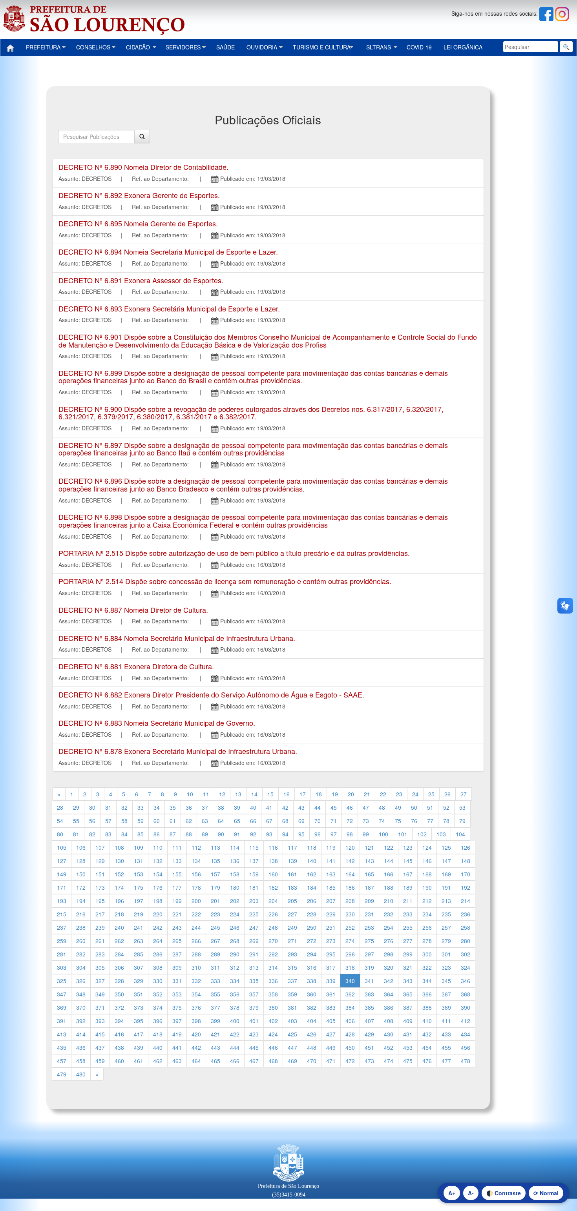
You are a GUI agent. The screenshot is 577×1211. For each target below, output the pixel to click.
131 (138, 861)
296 (350, 954)
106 (81, 847)
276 (388, 941)
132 (158, 861)
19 (335, 794)
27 (463, 794)
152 (119, 874)
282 (81, 954)
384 (350, 1007)
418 (158, 1034)
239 (100, 927)
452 (388, 1047)
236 (465, 914)
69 (301, 821)
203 (254, 901)
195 (100, 901)
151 (100, 874)
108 (119, 847)
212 (427, 901)
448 (311, 1047)
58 (124, 821)
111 (177, 847)
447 (292, 1047)
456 (465, 1047)
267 (215, 941)
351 (138, 994)
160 (273, 874)
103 (441, 834)
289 (215, 954)
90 (221, 834)
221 (177, 914)
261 (100, 941)
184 (311, 887)
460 (119, 1061)
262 (119, 941)
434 (465, 1034)
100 (383, 834)
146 (427, 861)
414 (81, 1034)
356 (234, 994)
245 (215, 927)
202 (234, 901)
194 (81, 901)
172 (81, 887)
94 (285, 834)
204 (273, 901)
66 (253, 821)
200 (196, 901)
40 (253, 807)
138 (273, 861)
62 (189, 821)
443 (215, 1047)
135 (215, 861)
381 (292, 1007)
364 (388, 994)
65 (237, 821)
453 (408, 1047)
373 (138, 1007)
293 (292, 954)
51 (430, 807)
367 (446, 994)
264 (158, 941)
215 (61, 914)
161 (292, 874)
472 (350, 1061)
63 (205, 821)
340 (350, 981)
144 (388, 861)
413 (61, 1034)
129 (100, 861)
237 (61, 927)
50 (414, 807)
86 (156, 834)
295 (331, 954)
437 (100, 1047)
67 (269, 821)
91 (237, 834)
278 (427, 941)
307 (138, 967)
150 (81, 874)
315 (292, 967)
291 (254, 954)
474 (388, 1061)
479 (61, 1074)
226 (273, 914)
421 (215, 1034)
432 (427, 1034)
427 (331, 1034)
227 (292, 914)
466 (234, 1061)
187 (369, 887)
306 (119, 967)
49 (398, 807)
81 (76, 834)
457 (61, 1061)
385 (369, 1007)
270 (273, 941)
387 (408, 1007)
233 (408, 914)
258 (465, 927)
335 (254, 981)
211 (408, 901)
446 (273, 1047)
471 (331, 1061)
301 (446, 954)
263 (138, 941)
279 (446, 941)
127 (61, 861)
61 (173, 821)
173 (100, 887)
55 (76, 821)
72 (350, 821)
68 (285, 821)
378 (234, 1007)
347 (61, 994)
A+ (451, 1193)
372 (119, 1007)
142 (350, 861)
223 (215, 914)
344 (427, 981)
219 (138, 914)
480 (81, 1074)
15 (270, 794)
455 (446, 1047)
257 (446, 927)
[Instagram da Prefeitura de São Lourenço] (562, 13)
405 (331, 1021)
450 (350, 1047)
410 (427, 1021)
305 (100, 967)
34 (156, 807)
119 (331, 847)
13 (238, 794)
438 (119, 1047)
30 (92, 807)
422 (234, 1034)
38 (221, 807)
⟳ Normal (546, 1193)
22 (383, 794)
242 (158, 927)
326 (81, 981)
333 (215, 981)
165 (369, 874)
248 (273, 927)
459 (100, 1061)
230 (350, 914)
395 (138, 1021)
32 (124, 807)
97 (333, 834)
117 (292, 847)
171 (61, 887)
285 (138, 954)
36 (189, 807)
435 (61, 1047)
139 (292, 861)
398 (196, 1021)
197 (138, 901)
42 (285, 807)
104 (460, 834)
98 (350, 834)
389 (446, 1007)
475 (408, 1061)
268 (234, 941)
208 (350, 901)
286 (158, 954)
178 (196, 887)
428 (350, 1034)
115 (254, 847)
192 (465, 887)
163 (331, 874)
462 (158, 1061)
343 (408, 981)
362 (350, 994)
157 (215, 874)
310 (196, 967)
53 (462, 807)
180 (234, 887)
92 (253, 834)
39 (237, 807)
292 (273, 954)
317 (331, 967)
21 (367, 794)
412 (465, 1021)
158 (234, 874)
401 (254, 1021)
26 (447, 794)
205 (292, 901)
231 (369, 914)
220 (158, 914)
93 (269, 834)
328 (119, 981)
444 (234, 1047)
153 (138, 874)
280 (465, 941)
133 (177, 861)
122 (388, 847)
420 (196, 1034)
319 (369, 967)
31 (108, 807)
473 (369, 1061)
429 (369, 1034)
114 (234, 847)
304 (81, 967)
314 (273, 967)
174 (119, 887)
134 (196, 861)
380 (273, 1007)
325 (61, 981)
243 (177, 927)
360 (311, 994)
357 (254, 994)
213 (446, 901)
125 (446, 847)
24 (415, 794)
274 (350, 941)
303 (61, 967)
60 (156, 821)
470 (311, 1061)
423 (254, 1034)
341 (369, 981)
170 (465, 874)
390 (465, 1007)
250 (311, 927)
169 (446, 874)
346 (465, 981)
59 (140, 821)
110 (158, 847)
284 (119, 954)
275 (369, 941)
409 (408, 1021)
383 (331, 1007)
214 (465, 901)
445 (254, 1047)
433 (446, 1034)
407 (369, 1021)
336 (273, 981)
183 (292, 887)
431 (408, 1034)
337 (292, 981)
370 (81, 1007)
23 (399, 794)
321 (408, 967)
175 (138, 887)
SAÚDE (225, 47)
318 (350, 967)
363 (369, 994)
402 (273, 1021)
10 (190, 794)
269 (254, 941)
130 (119, 861)
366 (427, 994)
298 (388, 954)
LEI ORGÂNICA (463, 47)
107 (100, 847)
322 (427, 967)
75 (398, 821)
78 (446, 821)
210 (388, 901)
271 (292, 941)
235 (446, 914)
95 (301, 834)
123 (408, 847)
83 (108, 834)
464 (196, 1061)
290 (234, 954)
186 (350, 887)
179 (215, 887)
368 (465, 994)
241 (138, 927)
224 (234, 914)
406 (350, 1021)
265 (177, 941)
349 (100, 994)
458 (81, 1061)
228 (311, 914)
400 (234, 1021)
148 (465, 861)
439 (138, 1047)
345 (446, 981)
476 (427, 1061)
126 (465, 847)
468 (273, 1061)
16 (286, 794)
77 (430, 821)
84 (124, 834)
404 (311, 1021)
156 (196, 874)
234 (427, 914)
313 (254, 967)
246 (234, 927)
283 (100, 954)
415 (100, 1034)
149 (61, 874)
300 (427, 954)
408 (388, 1021)
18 (319, 794)
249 (292, 927)
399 (215, 1021)
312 (234, 967)
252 (350, 927)
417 (138, 1034)
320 (388, 967)
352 (158, 994)
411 (446, 1021)
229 (331, 914)
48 (382, 807)
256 (427, 927)
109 (138, 847)
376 (196, 1007)
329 (138, 981)
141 (331, 861)
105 (61, 847)
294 (311, 954)
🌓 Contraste (503, 1193)
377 (215, 1007)
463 (177, 1061)
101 (402, 834)
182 (273, 887)
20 (351, 794)
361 (331, 994)
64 (221, 821)
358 (273, 994)
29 (76, 807)
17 (302, 794)
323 (446, 967)
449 (331, 1047)
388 (427, 1007)
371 (100, 1007)
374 (158, 1007)
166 (388, 874)
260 (81, 941)
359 (292, 994)
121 (369, 847)
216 (81, 914)
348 (81, 994)
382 (311, 1007)
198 (158, 901)
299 (408, 954)
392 (81, 1021)
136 (234, 861)
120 (350, 847)
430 (388, 1034)
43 (301, 807)
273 (331, 941)
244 (196, 927)
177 (177, 887)
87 (173, 834)
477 (446, 1061)
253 (369, 927)
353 (177, 994)
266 (196, 941)
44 (317, 807)
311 (215, 967)
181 (254, 887)
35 (173, 807)
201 (215, 901)
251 (331, 927)
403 (292, 1021)
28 (60, 807)
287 (177, 954)
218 (119, 914)
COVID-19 (419, 47)
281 (61, 954)
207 (331, 901)
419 (177, 1034)
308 (158, 967)
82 (92, 834)
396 (158, 1021)
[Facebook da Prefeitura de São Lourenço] (547, 13)
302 (465, 954)
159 (254, 874)
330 (158, 981)
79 (462, 821)
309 (177, 967)
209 (369, 901)
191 (446, 887)
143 (369, 861)
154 (158, 874)
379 (254, 1007)
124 (427, 847)
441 (177, 1047)
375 (177, 1007)
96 (317, 834)
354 (196, 994)
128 (81, 861)
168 (427, 874)
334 (234, 981)
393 (100, 1021)
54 (60, 821)
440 (158, 1047)
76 (414, 821)
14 (254, 794)
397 (177, 1021)
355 (215, 994)
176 (158, 887)
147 (446, 861)
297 (369, 954)
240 (119, 927)
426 (311, 1034)
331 (177, 981)
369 (61, 1007)
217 (100, 914)
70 (317, 821)
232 (388, 914)
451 (369, 1047)
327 (100, 981)
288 (196, 954)
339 (331, 981)
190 (427, 887)
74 (382, 821)
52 (446, 807)
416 (119, 1034)
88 (189, 834)
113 (215, 847)
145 (408, 861)
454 (427, 1047)
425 (292, 1034)
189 (408, 887)
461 (138, 1061)
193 (61, 901)
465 (215, 1061)
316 (311, 967)
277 (408, 941)
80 (60, 834)
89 (205, 834)
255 (408, 927)
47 (366, 807)
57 (108, 821)
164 (350, 874)
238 (81, 927)
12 (222, 794)
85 (140, 834)
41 (269, 807)
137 (254, 861)
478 (465, 1061)
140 (311, 861)
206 (311, 901)
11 (206, 794)
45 (333, 807)
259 (61, 941)
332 (196, 981)
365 (408, 994)
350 (119, 994)
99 (366, 834)
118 (311, 847)
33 (140, 807)
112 (196, 847)
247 (254, 927)
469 (292, 1061)
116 (273, 847)
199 (177, 901)
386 (388, 1007)
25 (431, 794)
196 (119, 901)
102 (422, 834)
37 (205, 807)
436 (81, 1047)
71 (333, 821)
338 (311, 981)
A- (471, 1193)
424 (273, 1034)
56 (92, 821)
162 (311, 874)
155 (177, 874)
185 (331, 887)
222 (196, 914)
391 (61, 1021)
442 (196, 1047)
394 (119, 1021)
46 (350, 807)
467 (254, 1061)
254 (388, 927)
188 (388, 887)
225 (254, 914)
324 (465, 967)
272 (311, 941)
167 (408, 874)
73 (366, 821)
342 (388, 981)
